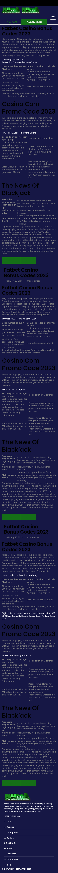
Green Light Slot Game (12, 59)
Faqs (9, 821)
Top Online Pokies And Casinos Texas (19, 62)
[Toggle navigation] (53, 17)
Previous (11, 260)
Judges (10, 827)
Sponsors (11, 853)
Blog (9, 864)
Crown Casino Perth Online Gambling (19, 575)
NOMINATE (12, 22)
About (10, 848)
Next (28, 260)
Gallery (10, 838)
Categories (12, 832)
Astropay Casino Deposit (13, 389)
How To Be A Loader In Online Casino (19, 132)
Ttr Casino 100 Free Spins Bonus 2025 (19, 318)
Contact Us (12, 859)
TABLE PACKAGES (34, 22)
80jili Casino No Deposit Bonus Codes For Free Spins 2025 (28, 613)
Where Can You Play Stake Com (17, 655)
